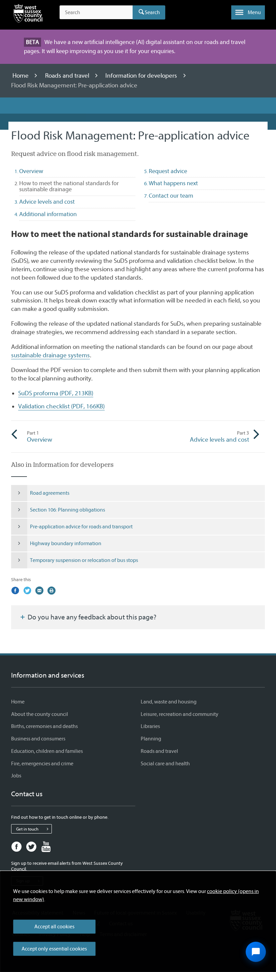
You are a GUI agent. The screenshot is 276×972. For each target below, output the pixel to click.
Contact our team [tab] (171, 195)
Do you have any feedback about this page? (91, 617)
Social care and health (165, 764)
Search (152, 12)
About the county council (39, 714)
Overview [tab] (31, 171)
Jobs (16, 776)
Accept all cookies (54, 927)
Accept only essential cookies (54, 949)
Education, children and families (47, 751)
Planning (151, 739)
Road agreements (49, 493)
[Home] (28, 15)
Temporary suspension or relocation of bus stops (84, 560)
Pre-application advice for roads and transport (81, 527)
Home (21, 75)
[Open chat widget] (256, 952)
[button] (248, 12)
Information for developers (141, 75)
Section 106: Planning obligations (67, 510)
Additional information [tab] (48, 214)
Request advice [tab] (168, 171)
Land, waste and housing (169, 702)
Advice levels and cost (219, 436)
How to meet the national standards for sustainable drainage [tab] (69, 186)
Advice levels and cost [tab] (47, 201)
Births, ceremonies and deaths (44, 726)
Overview (39, 436)
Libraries (150, 726)
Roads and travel (68, 75)
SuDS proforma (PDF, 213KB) (55, 393)
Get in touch (27, 829)
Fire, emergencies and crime (42, 764)
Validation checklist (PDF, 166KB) (61, 406)
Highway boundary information (65, 543)
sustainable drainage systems (50, 355)
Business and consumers (38, 739)
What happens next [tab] (173, 183)
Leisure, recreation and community (179, 714)
